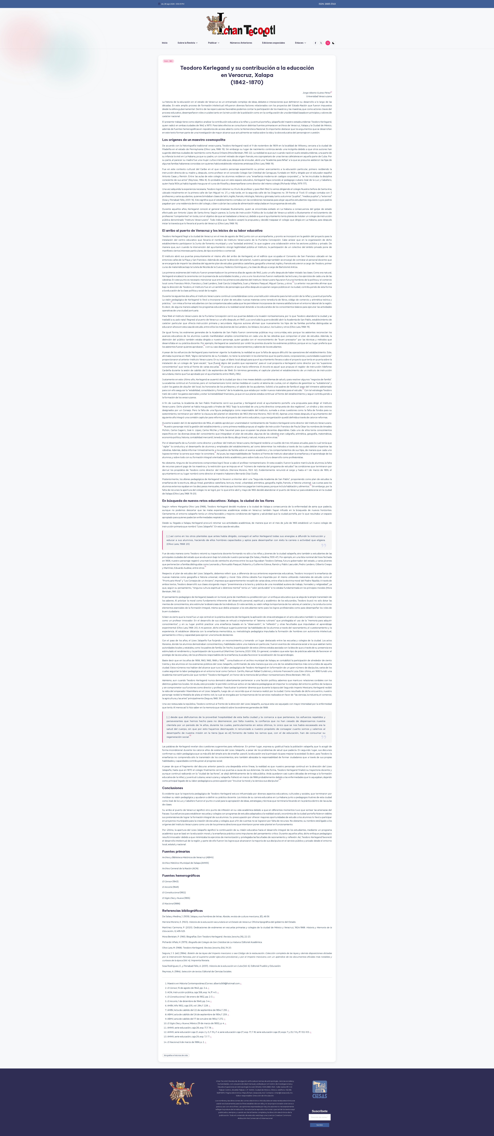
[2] (293, 281)
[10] (310, 484)
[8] (278, 435)
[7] (163, 425)
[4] (204, 345)
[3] (171, 301)
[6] (303, 388)
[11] (205, 566)
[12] (225, 658)
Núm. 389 (168, 61)
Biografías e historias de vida (176, 1055)
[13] (190, 735)
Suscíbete (319, 1125)
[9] (215, 452)
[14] (280, 779)
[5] (220, 365)
